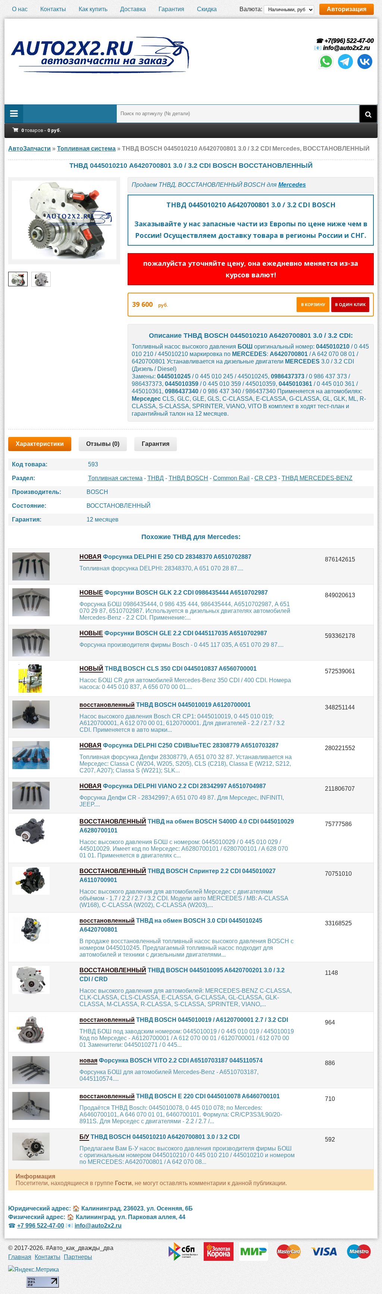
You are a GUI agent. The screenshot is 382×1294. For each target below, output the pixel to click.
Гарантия (171, 9)
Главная (19, 1257)
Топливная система (115, 478)
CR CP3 (265, 478)
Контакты (53, 9)
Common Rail (231, 478)
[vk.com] (365, 68)
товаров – (41, 130)
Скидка (207, 9)
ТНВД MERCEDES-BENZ (317, 478)
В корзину (313, 304)
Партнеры (78, 1257)
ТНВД (155, 478)
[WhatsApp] (326, 68)
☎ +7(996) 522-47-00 (344, 41)
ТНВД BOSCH (188, 478)
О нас (20, 9)
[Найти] (368, 113)
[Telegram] (345, 68)
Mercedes (292, 185)
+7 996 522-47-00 (40, 1225)
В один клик (350, 304)
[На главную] (99, 55)
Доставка (133, 9)
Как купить (93, 9)
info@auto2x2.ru (346, 48)
